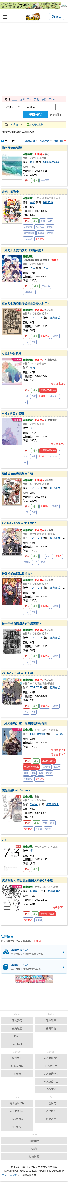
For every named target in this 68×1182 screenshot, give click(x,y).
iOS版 (34, 1148)
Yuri (29, 99)
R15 (48, 556)
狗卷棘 (50, 233)
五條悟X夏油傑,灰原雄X (41, 260)
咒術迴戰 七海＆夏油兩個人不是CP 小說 (27, 880)
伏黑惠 (50, 227)
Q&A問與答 (17, 1119)
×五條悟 (44, 310)
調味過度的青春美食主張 (17, 473)
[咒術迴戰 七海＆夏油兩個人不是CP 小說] (12, 898)
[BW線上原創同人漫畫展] (34, 5)
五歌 (41, 773)
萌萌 (43, 221)
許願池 (17, 1073)
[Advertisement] (34, 57)
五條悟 (41, 233)
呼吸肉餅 (48, 202)
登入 (58, 16)
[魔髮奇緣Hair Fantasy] (12, 808)
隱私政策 (51, 1020)
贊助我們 (51, 1119)
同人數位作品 (51, 1081)
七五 (26, 342)
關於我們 (17, 1020)
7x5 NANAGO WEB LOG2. (19, 523)
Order (52, 99)
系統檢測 (17, 1127)
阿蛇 (32, 162)
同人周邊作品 (51, 1073)
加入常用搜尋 (36, 124)
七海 (37, 796)
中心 (42, 154)
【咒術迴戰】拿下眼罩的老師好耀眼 (24, 723)
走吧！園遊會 (10, 191)
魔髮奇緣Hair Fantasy (16, 790)
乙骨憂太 (28, 239)
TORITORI (36, 317)
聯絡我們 (17, 1058)
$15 (47, 914)
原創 (44, 99)
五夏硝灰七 (29, 292)
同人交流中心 (17, 1111)
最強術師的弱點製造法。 (17, 573)
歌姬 (33, 773)
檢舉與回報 (17, 1065)
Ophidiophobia (51, 162)
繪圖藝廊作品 (17, 1103)
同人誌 (13, 1175)
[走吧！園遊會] (12, 210)
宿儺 (26, 773)
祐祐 (32, 367)
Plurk (17, 1036)
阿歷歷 (34, 891)
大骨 (32, 267)
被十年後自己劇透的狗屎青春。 (22, 623)
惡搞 (52, 823)
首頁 (4, 1175)
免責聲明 (51, 1028)
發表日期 (58, 141)
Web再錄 (45, 180)
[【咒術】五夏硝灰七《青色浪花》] (12, 268)
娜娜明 (39, 829)
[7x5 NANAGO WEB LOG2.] (12, 542)
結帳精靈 (34, 1156)
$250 (48, 450)
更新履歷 (17, 1028)
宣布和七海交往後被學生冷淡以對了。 (26, 303)
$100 (48, 390)
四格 (50, 221)
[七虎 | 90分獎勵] (12, 371)
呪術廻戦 (46, 767)
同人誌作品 (51, 1065)
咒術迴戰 (28, 154)
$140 (31, 767)
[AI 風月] (34, 980)
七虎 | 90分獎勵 (11, 353)
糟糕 (45, 823)
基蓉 (32, 202)
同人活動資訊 (51, 1058)
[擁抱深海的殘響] (12, 166)
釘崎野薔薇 (29, 233)
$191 (48, 761)
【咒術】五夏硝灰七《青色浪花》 (23, 250)
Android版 (34, 1140)
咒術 (33, 342)
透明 (22, 99)
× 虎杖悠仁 (46, 359)
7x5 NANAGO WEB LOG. (18, 672)
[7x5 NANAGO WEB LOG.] (12, 691)
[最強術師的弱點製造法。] (12, 591)
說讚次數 (44, 141)
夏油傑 (39, 920)
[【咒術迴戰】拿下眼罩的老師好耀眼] (12, 741)
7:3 (4, 839)
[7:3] (12, 858)
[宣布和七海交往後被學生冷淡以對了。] (12, 321)
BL (60, 390)
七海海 (48, 829)
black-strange (37, 733)
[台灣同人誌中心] (33, 16)
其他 (36, 99)
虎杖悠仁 (40, 227)
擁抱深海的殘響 (12, 147)
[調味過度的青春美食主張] (12, 492)
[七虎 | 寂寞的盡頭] (12, 431)
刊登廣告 (51, 1103)
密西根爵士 (52, 804)
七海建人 (15, 124)
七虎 (26, 396)
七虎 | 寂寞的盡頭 (13, 413)
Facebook (17, 1044)
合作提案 (51, 1111)
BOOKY (51, 1089)
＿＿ (14, 99)
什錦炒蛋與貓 (53, 891)
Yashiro (34, 804)
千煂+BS (58, 733)
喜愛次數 (30, 141)
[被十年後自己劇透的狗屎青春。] (12, 641)
